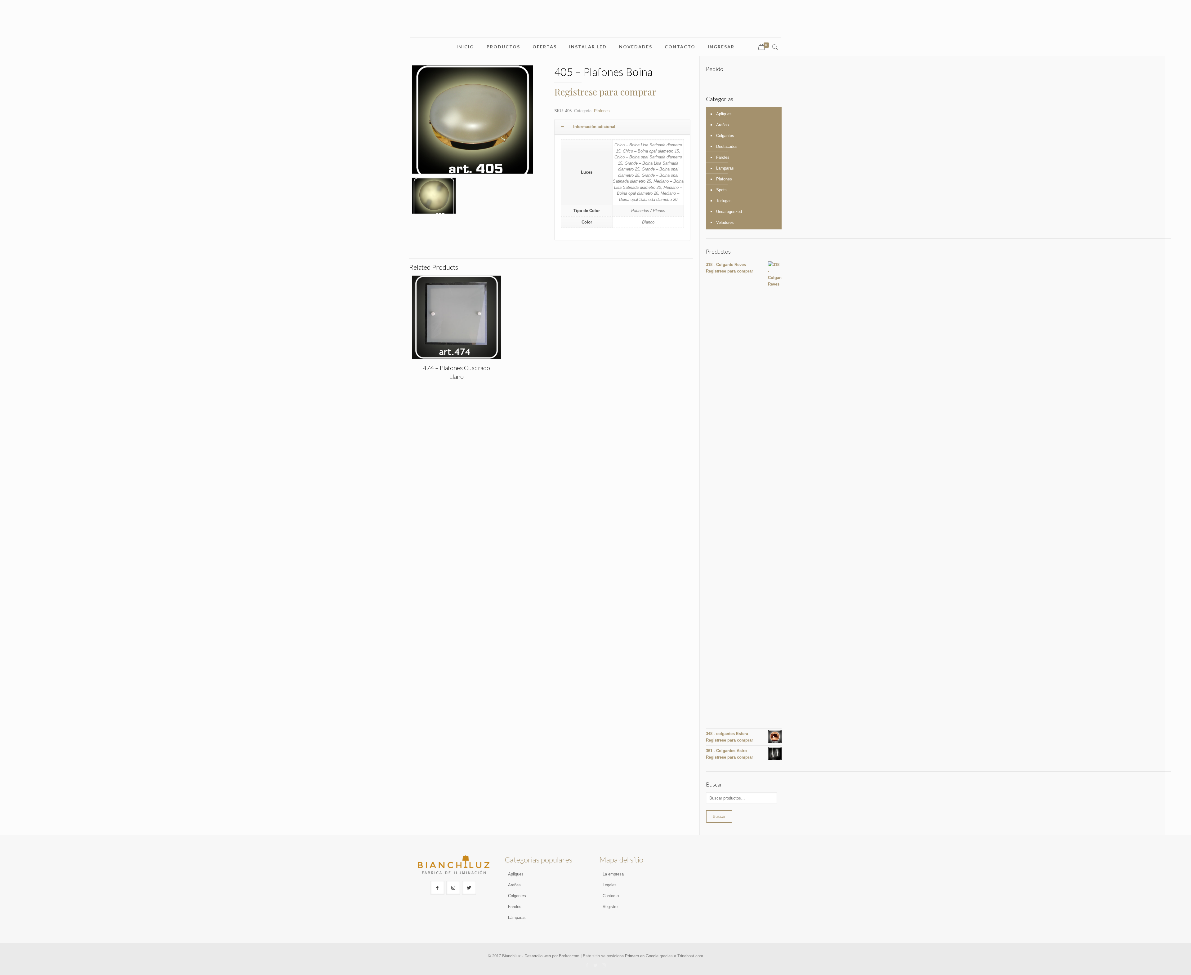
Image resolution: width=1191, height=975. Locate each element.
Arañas (722, 124)
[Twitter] (595, 965)
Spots (721, 190)
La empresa (613, 874)
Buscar (719, 816)
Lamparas (725, 168)
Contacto (611, 895)
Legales (610, 885)
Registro (610, 906)
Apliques (724, 114)
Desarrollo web (537, 956)
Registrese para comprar (605, 92)
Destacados (727, 146)
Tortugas (724, 200)
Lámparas (517, 917)
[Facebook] (587, 965)
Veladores (725, 222)
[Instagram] (603, 965)
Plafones (602, 111)
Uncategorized (729, 211)
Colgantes (725, 135)
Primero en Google (641, 956)
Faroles (722, 157)
